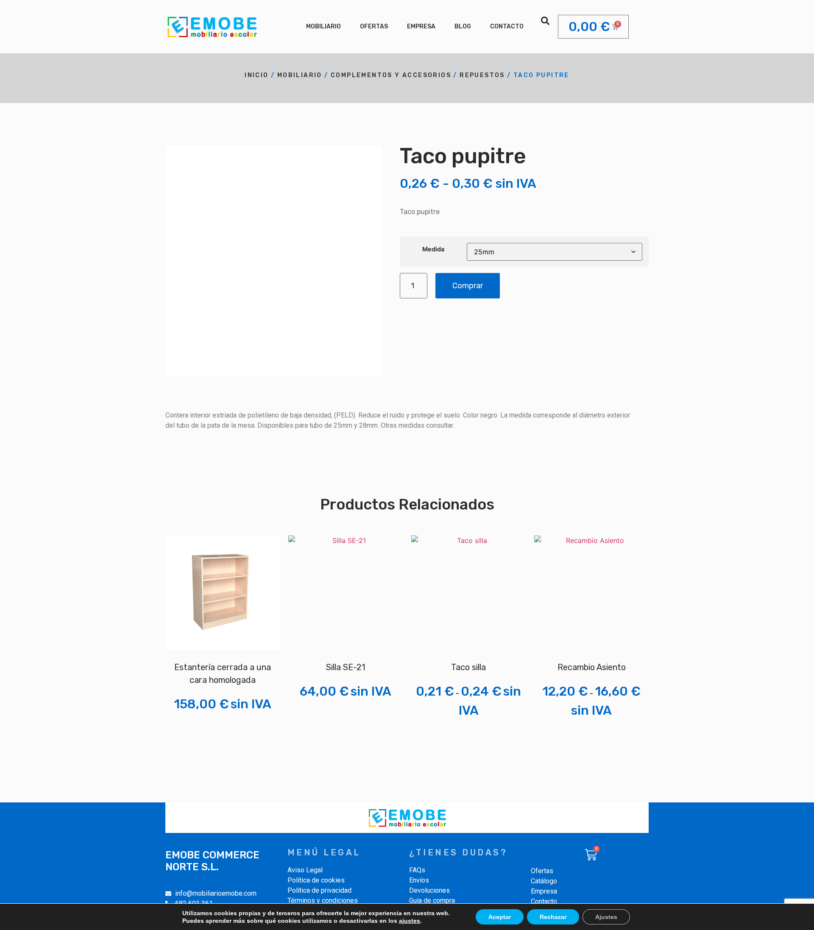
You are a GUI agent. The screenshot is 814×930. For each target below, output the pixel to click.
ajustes (409, 920)
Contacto (507, 26)
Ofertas (374, 26)
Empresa (421, 26)
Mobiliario (323, 26)
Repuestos (482, 75)
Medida (433, 249)
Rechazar (553, 916)
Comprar (467, 285)
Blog (462, 26)
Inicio (256, 75)
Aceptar (499, 916)
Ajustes (606, 916)
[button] (545, 21)
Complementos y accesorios (391, 75)
